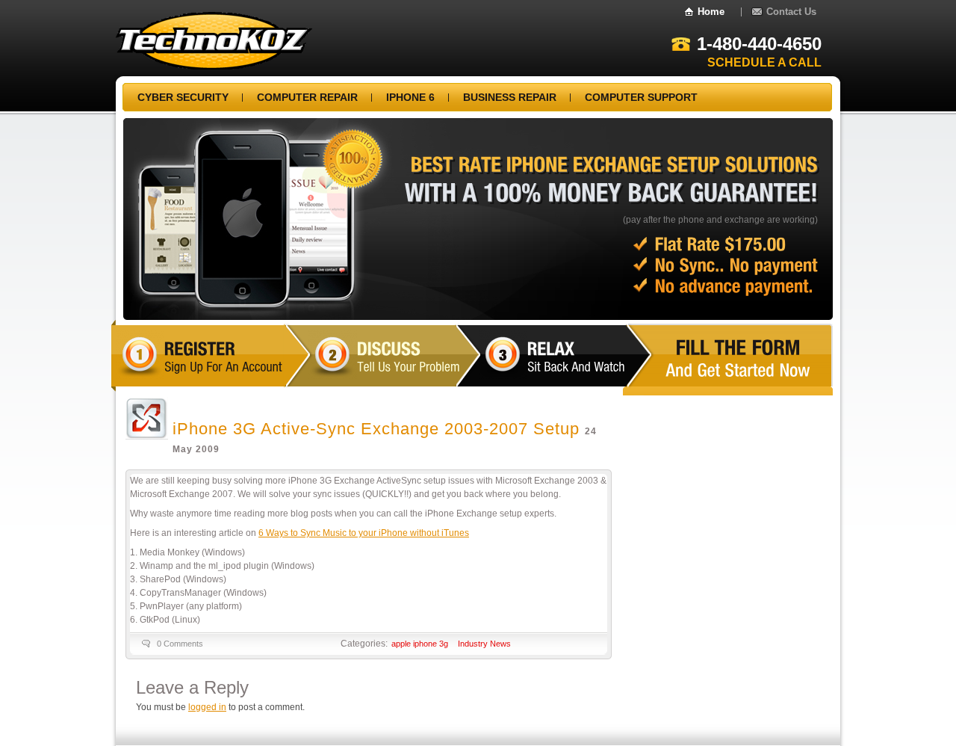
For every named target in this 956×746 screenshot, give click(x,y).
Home (711, 11)
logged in (207, 707)
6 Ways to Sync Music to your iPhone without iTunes (363, 533)
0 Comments (180, 643)
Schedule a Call (764, 62)
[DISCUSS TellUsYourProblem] (456, 367)
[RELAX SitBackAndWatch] (627, 367)
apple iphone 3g (419, 643)
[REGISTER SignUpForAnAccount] (265, 367)
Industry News (484, 643)
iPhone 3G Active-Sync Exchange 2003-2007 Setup (376, 428)
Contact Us (791, 11)
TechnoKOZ (214, 41)
